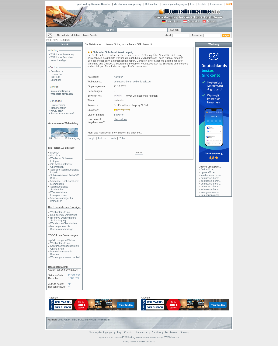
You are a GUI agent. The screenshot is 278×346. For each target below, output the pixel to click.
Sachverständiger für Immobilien (61, 199)
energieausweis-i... (211, 192)
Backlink (156, 332)
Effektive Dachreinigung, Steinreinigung (63, 219)
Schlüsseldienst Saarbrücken (59, 188)
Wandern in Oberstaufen (63, 223)
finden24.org (207, 169)
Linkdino (102, 138)
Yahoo (122, 138)
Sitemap (184, 332)
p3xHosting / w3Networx (63, 214)
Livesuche (56, 74)
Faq (192, 4)
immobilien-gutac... (211, 195)
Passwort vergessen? (62, 113)
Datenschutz (152, 4)
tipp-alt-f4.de (207, 172)
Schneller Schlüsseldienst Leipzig (113, 52)
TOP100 (55, 77)
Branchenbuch (58, 107)
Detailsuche (56, 71)
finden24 (55, 152)
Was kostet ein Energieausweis (59, 194)
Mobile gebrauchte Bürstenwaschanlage (61, 227)
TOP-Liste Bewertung (62, 54)
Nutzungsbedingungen (174, 4)
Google (91, 138)
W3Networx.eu (172, 337)
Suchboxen (171, 332)
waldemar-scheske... (212, 175)
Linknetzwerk (57, 105)
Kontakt (202, 4)
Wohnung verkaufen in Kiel (65, 257)
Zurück (139, 152)
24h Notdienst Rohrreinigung (64, 138)
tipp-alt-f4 (55, 155)
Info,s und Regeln (60, 91)
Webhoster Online (60, 212)
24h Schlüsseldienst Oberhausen (61, 165)
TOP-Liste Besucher (61, 57)
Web (113, 138)
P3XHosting (128, 337)
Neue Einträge (58, 60)
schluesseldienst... (211, 178)
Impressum (216, 4)
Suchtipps (55, 79)
